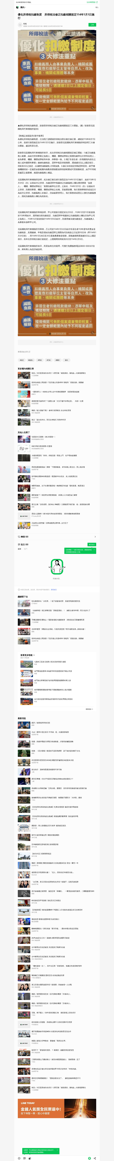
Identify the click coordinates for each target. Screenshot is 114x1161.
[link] (24, 1158)
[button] (19, 1158)
